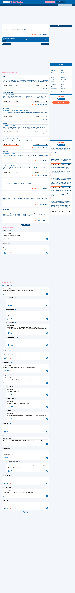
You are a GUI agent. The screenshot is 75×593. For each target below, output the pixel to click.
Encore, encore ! (26, 224)
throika (9, 410)
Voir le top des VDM (61, 102)
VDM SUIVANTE (45, 44)
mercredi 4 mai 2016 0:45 (11, 340)
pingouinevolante (11, 461)
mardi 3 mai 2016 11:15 (10, 413)
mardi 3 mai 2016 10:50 (11, 401)
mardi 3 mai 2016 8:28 (7, 438)
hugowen (6, 362)
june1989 (10, 297)
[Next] (27, 512)
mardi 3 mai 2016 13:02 (11, 312)
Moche (5, 123)
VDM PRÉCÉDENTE (7, 44)
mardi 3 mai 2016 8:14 (10, 300)
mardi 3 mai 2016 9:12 (10, 389)
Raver (5, 423)
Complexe (5, 151)
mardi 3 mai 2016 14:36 (11, 325)
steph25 (6, 375)
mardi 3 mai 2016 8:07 (7, 377)
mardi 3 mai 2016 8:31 (6, 451)
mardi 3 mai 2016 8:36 (7, 490)
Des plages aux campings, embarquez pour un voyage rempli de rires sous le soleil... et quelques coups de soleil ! (25, 40)
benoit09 (6, 285)
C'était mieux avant (8, 92)
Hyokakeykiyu (11, 337)
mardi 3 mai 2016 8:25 (7, 426)
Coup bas (5, 76)
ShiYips (5, 230)
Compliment (6, 108)
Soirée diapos (6, 209)
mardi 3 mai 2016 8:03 (7, 288)
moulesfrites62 (7, 448)
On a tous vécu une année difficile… (12, 193)
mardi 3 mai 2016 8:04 (7, 233)
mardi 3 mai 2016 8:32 (7, 478)
